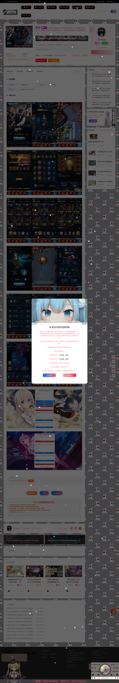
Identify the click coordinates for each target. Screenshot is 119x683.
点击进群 (49, 375)
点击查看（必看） (64, 355)
